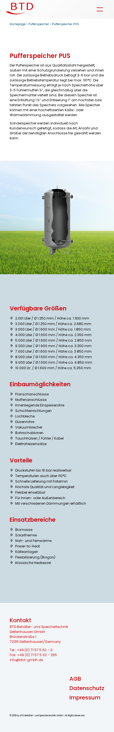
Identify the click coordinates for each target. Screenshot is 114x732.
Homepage (17, 24)
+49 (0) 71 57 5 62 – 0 (35, 650)
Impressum (84, 697)
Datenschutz (86, 688)
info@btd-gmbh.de (26, 660)
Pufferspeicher (38, 24)
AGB (75, 679)
